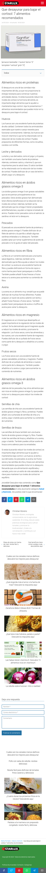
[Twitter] (10, 499)
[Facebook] (4, 499)
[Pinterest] (16, 499)
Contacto (20, 865)
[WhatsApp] (21, 499)
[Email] (33, 499)
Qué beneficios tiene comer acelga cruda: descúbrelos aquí (35, 544)
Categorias (28, 865)
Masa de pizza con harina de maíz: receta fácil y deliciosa (12, 544)
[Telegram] (27, 499)
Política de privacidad (9, 865)
